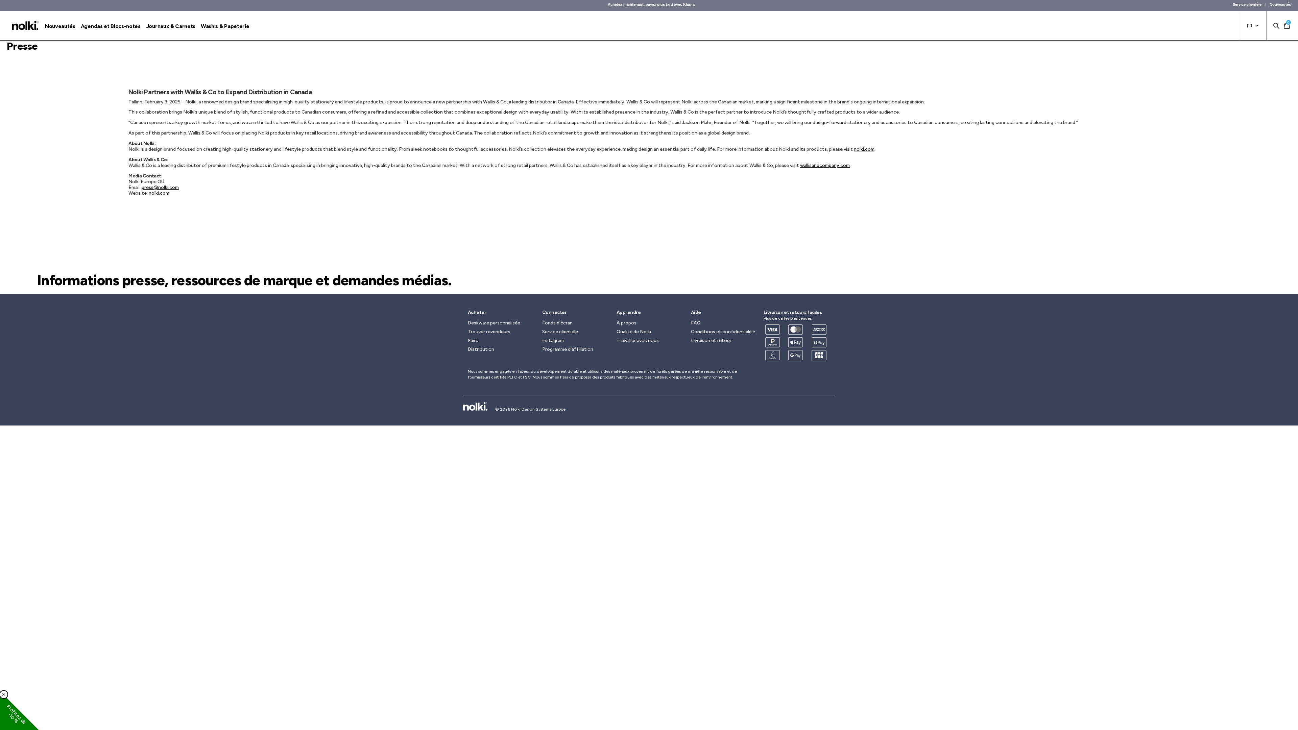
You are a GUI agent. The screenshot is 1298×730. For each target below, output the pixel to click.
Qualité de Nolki (634, 332)
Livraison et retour (711, 340)
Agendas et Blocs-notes (111, 26)
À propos (626, 323)
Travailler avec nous (638, 340)
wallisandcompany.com (825, 165)
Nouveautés (1280, 4)
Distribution (481, 349)
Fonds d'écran (557, 323)
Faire (473, 340)
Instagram (553, 340)
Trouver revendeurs (489, 332)
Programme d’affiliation (567, 349)
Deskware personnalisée (494, 323)
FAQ (696, 323)
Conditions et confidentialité (723, 332)
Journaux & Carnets (170, 26)
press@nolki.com (160, 187)
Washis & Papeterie (225, 26)
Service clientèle (1247, 4)
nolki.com (864, 149)
